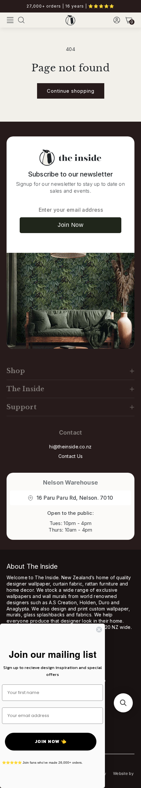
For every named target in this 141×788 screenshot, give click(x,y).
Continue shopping (70, 91)
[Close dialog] (99, 629)
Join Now (70, 225)
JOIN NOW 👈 (51, 741)
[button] (10, 20)
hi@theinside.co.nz (70, 446)
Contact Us (70, 456)
